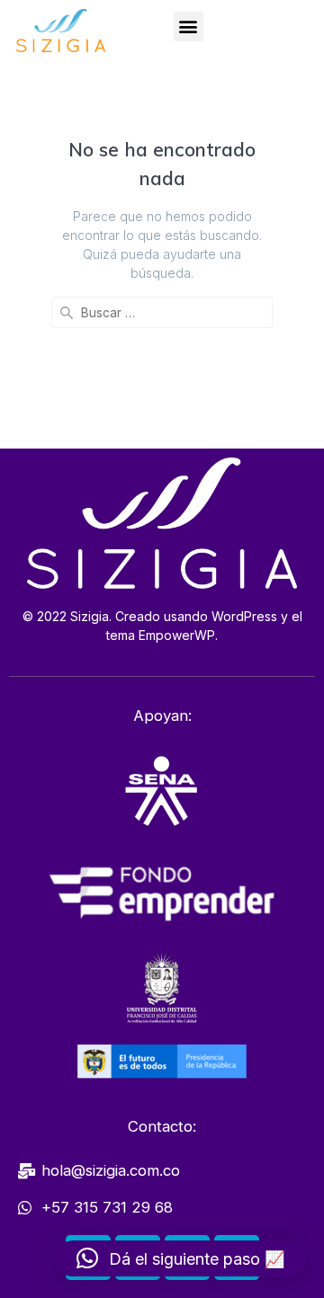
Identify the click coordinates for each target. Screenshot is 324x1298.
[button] (188, 26)
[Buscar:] (162, 312)
